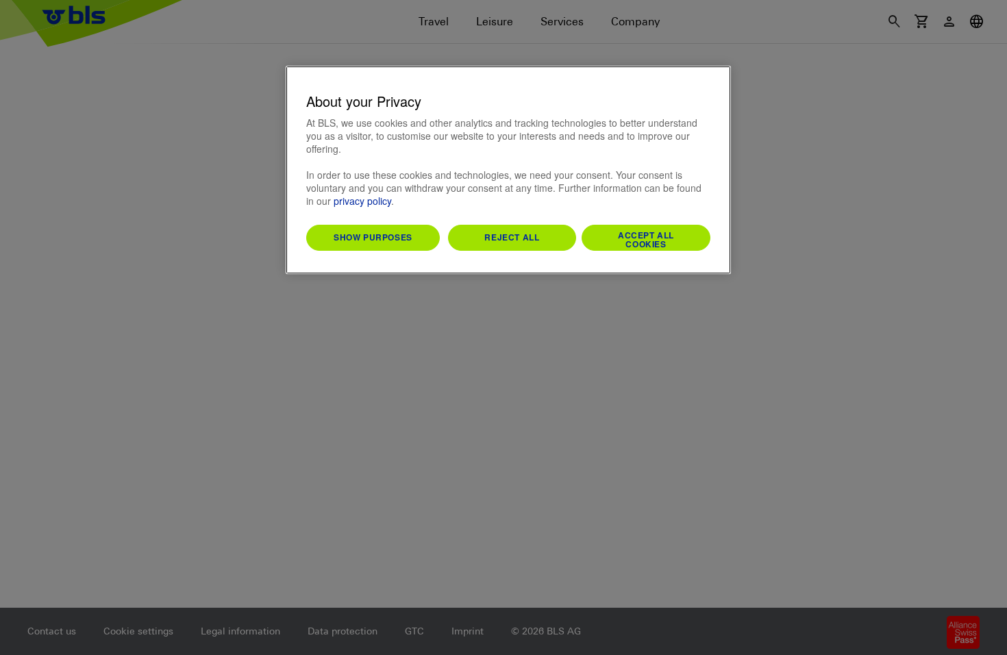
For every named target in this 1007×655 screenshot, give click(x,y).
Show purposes (373, 237)
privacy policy (362, 201)
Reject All (511, 237)
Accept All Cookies (646, 240)
